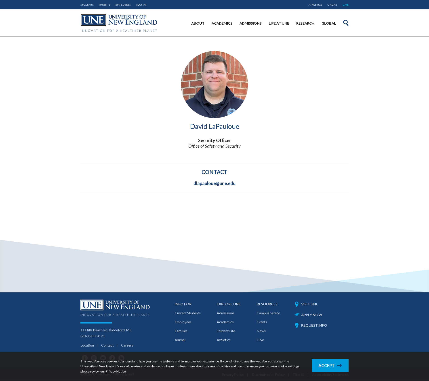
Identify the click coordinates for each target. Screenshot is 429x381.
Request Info (314, 325)
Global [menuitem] (329, 23)
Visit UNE (309, 304)
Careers (127, 345)
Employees (123, 4)
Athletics (315, 4)
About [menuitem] (197, 23)
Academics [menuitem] (222, 23)
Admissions (225, 313)
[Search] (346, 23)
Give (346, 4)
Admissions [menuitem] (251, 23)
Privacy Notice (116, 371)
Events (262, 322)
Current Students (188, 313)
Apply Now (311, 315)
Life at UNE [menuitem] (279, 23)
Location (87, 345)
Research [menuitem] (305, 23)
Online (332, 4)
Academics (225, 322)
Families (181, 331)
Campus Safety (268, 313)
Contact (107, 345)
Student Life (226, 331)
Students (87, 4)
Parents (104, 4)
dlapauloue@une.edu (214, 183)
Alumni (141, 4)
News (261, 331)
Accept (326, 365)
